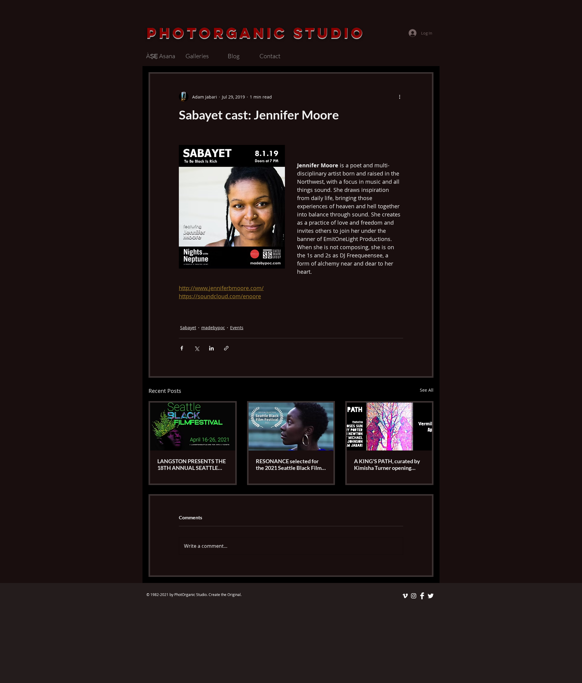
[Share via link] (226, 348)
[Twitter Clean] (430, 595)
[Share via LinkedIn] (211, 348)
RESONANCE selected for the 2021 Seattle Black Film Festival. (289, 464)
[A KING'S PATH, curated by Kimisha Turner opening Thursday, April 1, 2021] (389, 426)
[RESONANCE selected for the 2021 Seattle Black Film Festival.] (291, 426)
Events (236, 327)
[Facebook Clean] (422, 595)
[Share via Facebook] (182, 348)
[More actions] (399, 96)
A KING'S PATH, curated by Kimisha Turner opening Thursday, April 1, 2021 (387, 464)
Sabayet (188, 327)
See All (426, 390)
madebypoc (213, 327)
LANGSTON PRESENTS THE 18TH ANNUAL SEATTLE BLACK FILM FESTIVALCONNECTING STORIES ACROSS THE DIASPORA (191, 464)
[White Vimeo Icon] (405, 595)
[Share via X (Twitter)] (196, 348)
